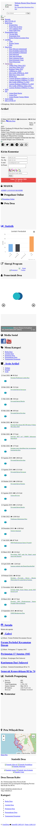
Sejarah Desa (13, 25)
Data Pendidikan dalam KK (18, 51)
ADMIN (3, 190)
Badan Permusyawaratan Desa (19, 38)
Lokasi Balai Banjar (15, 93)
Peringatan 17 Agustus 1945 (15, 654)
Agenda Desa (9, 354)
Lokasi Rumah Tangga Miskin (19, 97)
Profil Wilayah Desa (15, 27)
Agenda (7, 625)
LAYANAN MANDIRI (15, 190)
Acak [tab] (6, 371)
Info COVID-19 (10, 21)
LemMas (8, 40)
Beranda (7, 19)
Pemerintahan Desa (11, 32)
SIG (6, 91)
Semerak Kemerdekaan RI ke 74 (18, 671)
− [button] (3, 739)
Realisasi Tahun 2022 (16, 69)
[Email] (12, 145)
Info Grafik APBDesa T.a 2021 (19, 82)
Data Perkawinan (14, 62)
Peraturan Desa (10, 355)
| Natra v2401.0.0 (29, 824)
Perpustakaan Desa (11, 357)
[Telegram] (17, 145)
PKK (10, 45)
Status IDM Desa (14, 30)
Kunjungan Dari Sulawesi (14, 662)
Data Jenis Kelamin (15, 56)
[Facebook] (3, 145)
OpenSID (33, 753)
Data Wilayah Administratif (18, 49)
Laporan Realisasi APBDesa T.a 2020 (21, 84)
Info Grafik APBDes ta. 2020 (18, 73)
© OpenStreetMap (25, 753)
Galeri (8, 633)
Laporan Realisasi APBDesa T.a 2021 (21, 88)
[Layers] (33, 736)
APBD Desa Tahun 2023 (17, 65)
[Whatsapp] (26, 145)
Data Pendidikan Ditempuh (18, 52)
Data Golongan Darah (16, 58)
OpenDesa (5, 824)
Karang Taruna (14, 43)
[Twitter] (7, 145)
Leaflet (18, 753)
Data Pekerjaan (14, 54)
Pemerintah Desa (14, 36)
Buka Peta (4, 755)
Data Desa (8, 47)
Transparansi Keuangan (12, 359)
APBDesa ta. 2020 (15, 71)
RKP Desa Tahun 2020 (16, 75)
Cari (28, 13)
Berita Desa (11, 121)
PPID (7, 89)
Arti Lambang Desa (15, 28)
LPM (10, 41)
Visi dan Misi (13, 34)
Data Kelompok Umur (16, 60)
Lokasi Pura (13, 95)
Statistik (9, 226)
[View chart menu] (34, 232)
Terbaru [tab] (7, 368)
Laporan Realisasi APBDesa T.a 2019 (21, 78)
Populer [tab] (7, 370)
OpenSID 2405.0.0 (17, 824)
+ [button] (3, 736)
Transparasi (8, 64)
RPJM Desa (13, 76)
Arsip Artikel (11, 363)
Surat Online (9, 99)
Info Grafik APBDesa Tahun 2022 (20, 86)
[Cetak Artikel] (22, 145)
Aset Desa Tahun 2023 (16, 67)
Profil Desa (8, 23)
